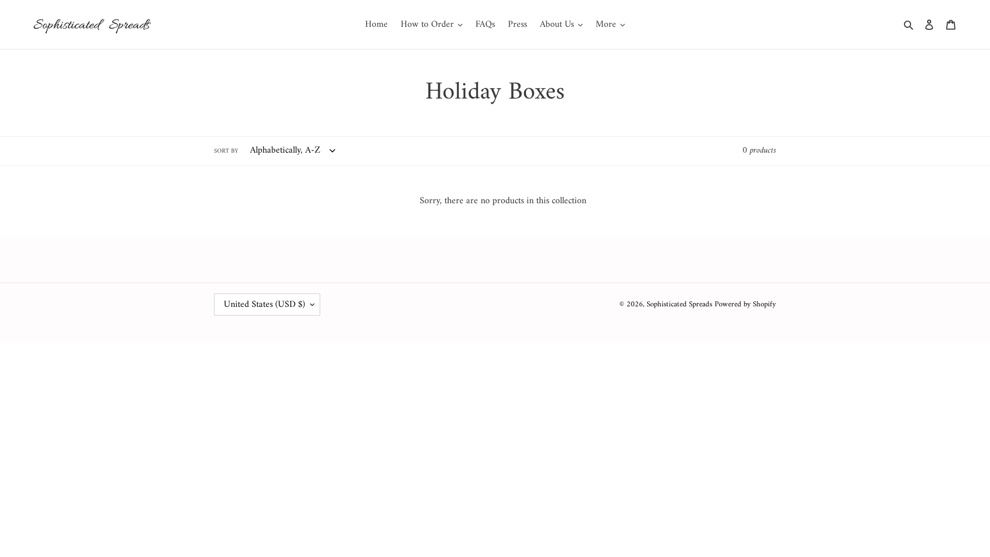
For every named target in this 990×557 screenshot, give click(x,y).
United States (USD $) (264, 305)
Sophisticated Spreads (679, 305)
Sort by (226, 151)
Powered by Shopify (745, 305)
